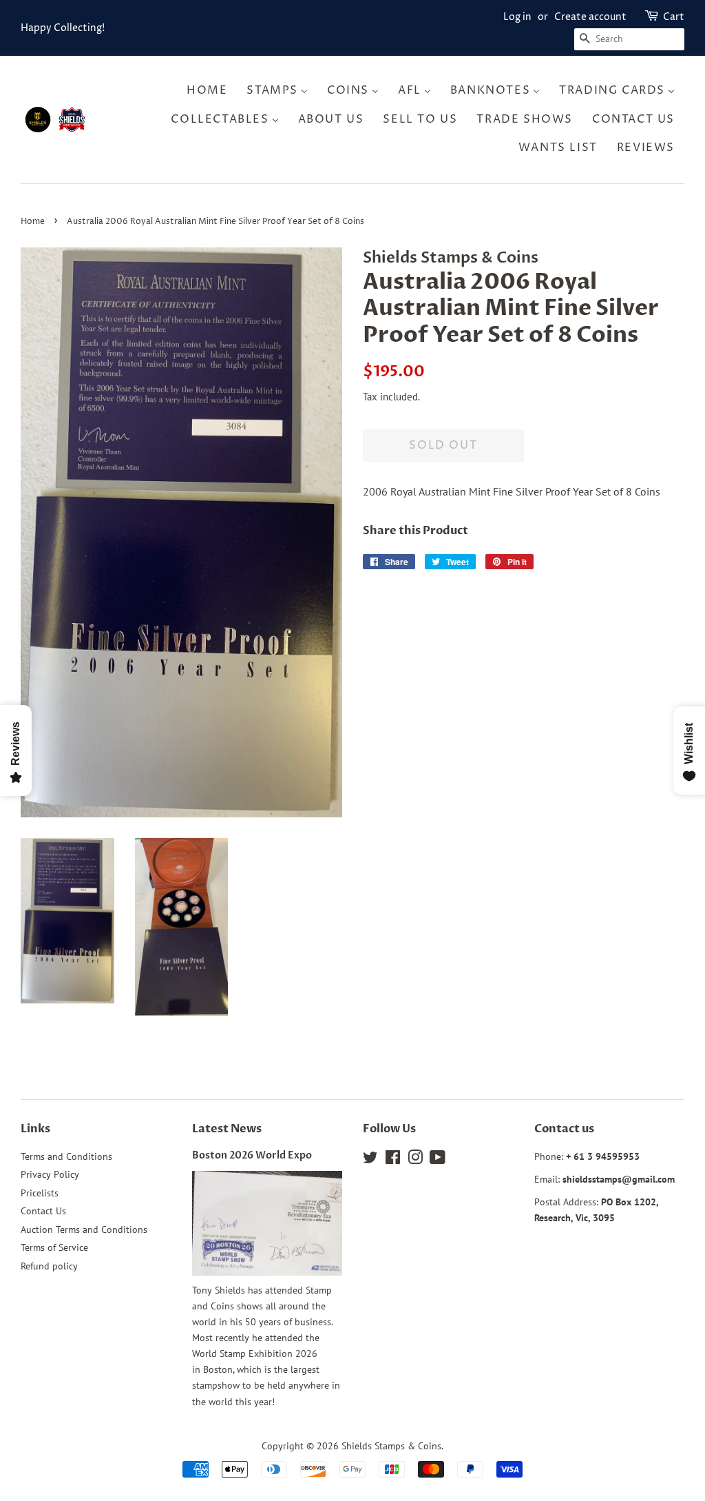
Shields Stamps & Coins (391, 1446)
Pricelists (40, 1193)
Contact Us (43, 1211)
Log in (517, 16)
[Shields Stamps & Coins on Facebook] (393, 1160)
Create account (590, 16)
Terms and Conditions (66, 1156)
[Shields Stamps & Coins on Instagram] (415, 1160)
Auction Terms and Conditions (84, 1229)
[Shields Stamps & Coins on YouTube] (437, 1160)
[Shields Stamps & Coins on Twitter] (370, 1160)
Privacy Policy (50, 1174)
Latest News (227, 1128)
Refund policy (49, 1266)
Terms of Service (54, 1247)
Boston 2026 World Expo (252, 1156)
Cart (673, 16)
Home (33, 221)
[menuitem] (211, 90)
